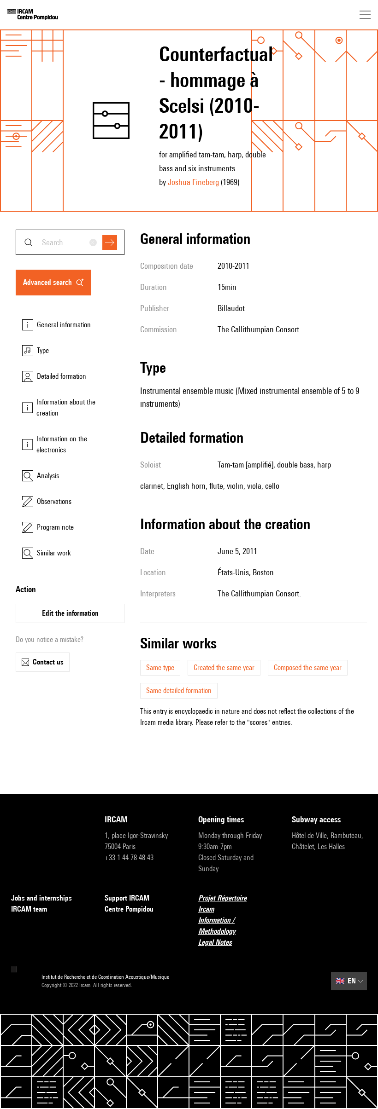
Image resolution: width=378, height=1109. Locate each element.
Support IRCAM (127, 898)
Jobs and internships (41, 898)
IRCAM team (29, 909)
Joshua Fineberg (193, 182)
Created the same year (224, 667)
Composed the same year (308, 667)
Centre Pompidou (129, 909)
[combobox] (70, 242)
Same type (160, 667)
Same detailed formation (179, 690)
